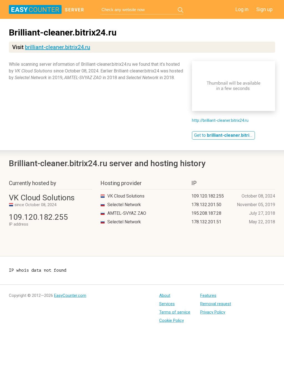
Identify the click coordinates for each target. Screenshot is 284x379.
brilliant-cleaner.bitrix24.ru (57, 47)
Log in (241, 9)
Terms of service (174, 312)
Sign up (264, 9)
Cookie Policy (171, 320)
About (164, 295)
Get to (224, 135)
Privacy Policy (212, 312)
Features (208, 295)
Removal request (215, 303)
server (74, 9)
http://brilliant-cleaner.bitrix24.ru (220, 120)
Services (167, 303)
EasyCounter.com (70, 295)
